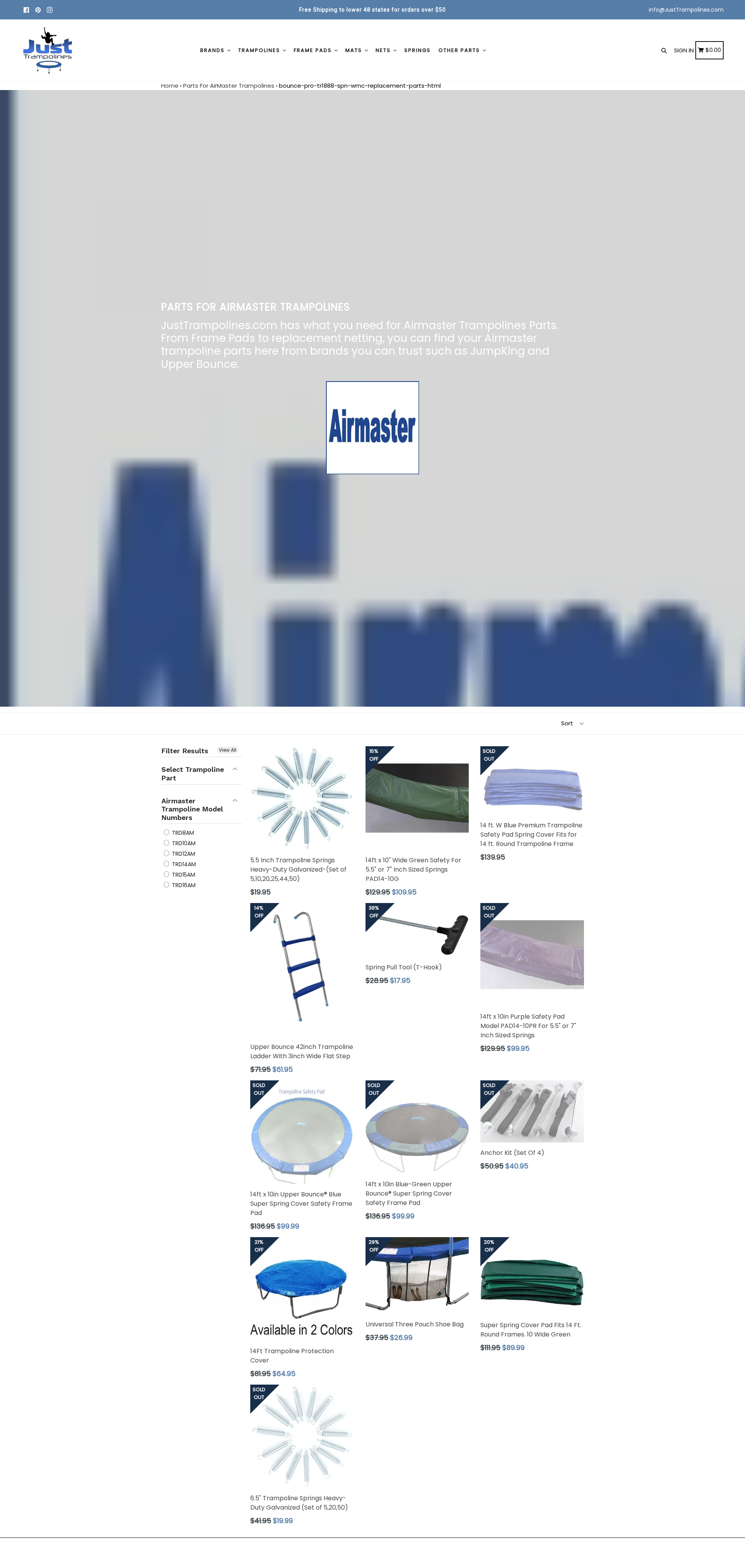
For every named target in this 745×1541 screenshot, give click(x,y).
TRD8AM (182, 833)
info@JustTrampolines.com (686, 10)
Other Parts (460, 50)
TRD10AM (183, 843)
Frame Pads (314, 50)
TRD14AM (183, 864)
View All (227, 750)
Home (169, 85)
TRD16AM (183, 885)
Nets (384, 50)
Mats (354, 50)
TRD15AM (182, 875)
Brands (213, 50)
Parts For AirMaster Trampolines (228, 85)
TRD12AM (182, 854)
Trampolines (260, 50)
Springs (417, 50)
